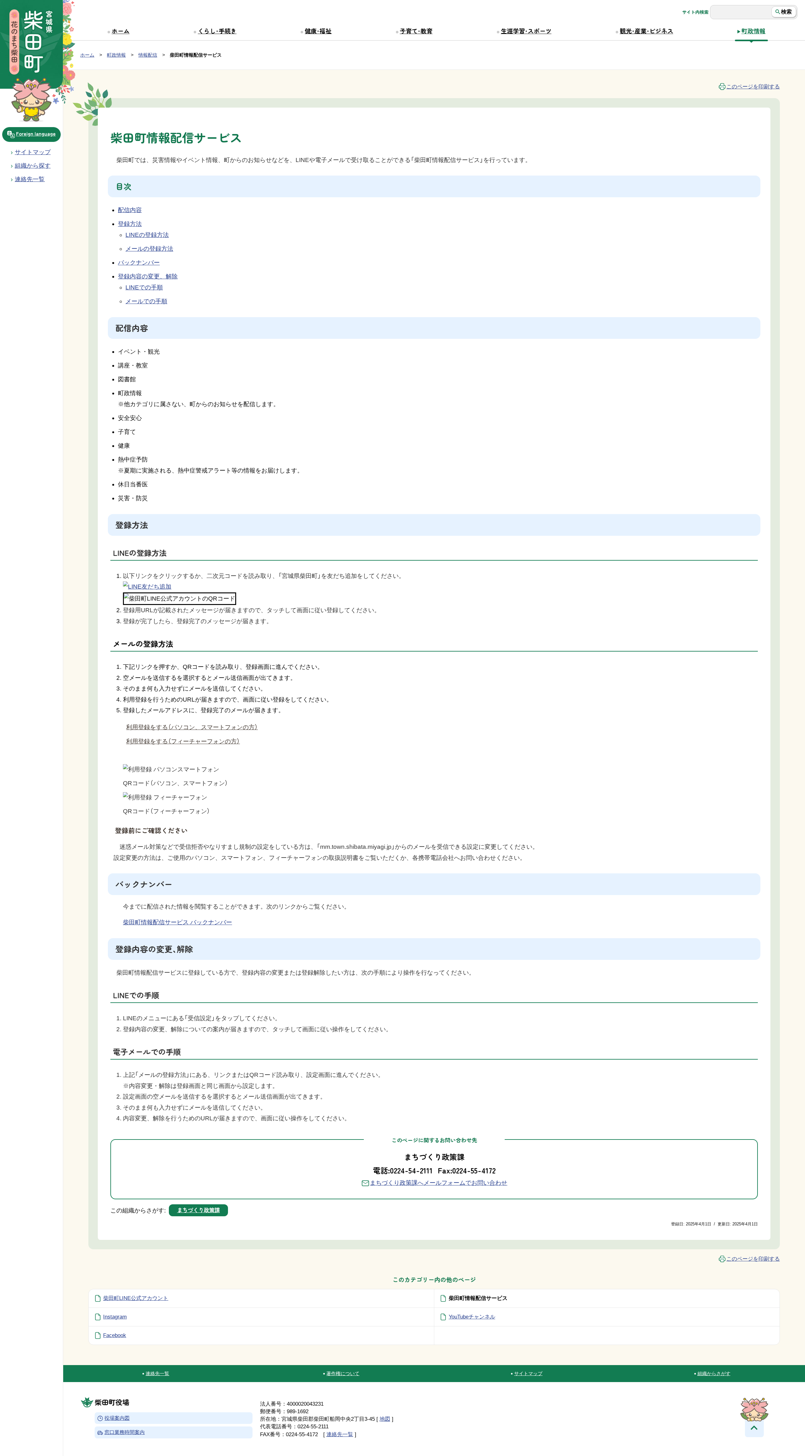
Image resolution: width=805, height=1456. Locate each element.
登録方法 (130, 224)
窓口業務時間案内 (124, 1432)
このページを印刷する (753, 86)
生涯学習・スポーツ (526, 30)
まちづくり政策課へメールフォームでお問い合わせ (438, 1182)
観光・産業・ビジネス (646, 30)
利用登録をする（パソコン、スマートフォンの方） (192, 727)
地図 (385, 1419)
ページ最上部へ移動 (754, 1427)
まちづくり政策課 (198, 1210)
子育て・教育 (416, 30)
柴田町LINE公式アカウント (135, 1298)
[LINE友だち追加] (147, 586)
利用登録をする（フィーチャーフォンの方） (183, 741)
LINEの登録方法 (147, 235)
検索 (786, 11)
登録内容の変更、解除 (148, 276)
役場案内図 (117, 1418)
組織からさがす (713, 1373)
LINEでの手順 (144, 287)
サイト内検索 (695, 12)
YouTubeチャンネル (472, 1316)
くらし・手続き (217, 30)
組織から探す (33, 165)
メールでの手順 (146, 301)
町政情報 (753, 30)
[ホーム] (31, 42)
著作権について (342, 1373)
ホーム (121, 30)
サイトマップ (33, 152)
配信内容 (130, 210)
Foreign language (36, 133)
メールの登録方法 (149, 248)
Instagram (115, 1316)
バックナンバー (139, 262)
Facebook (114, 1335)
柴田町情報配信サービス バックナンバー (177, 922)
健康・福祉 (318, 30)
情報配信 (147, 55)
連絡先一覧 (157, 1373)
